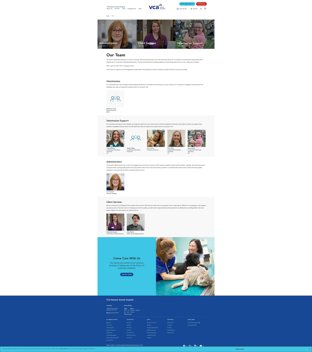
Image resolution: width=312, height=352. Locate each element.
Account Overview (151, 322)
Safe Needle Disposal (193, 323)
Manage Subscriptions (152, 327)
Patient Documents (151, 332)
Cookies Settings (239, 349)
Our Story (129, 322)
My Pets (149, 325)
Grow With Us (109, 340)
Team (123, 8)
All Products (170, 322)
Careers (127, 66)
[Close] (309, 349)
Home (107, 15)
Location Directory (110, 330)
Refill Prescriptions (151, 330)
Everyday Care (132, 8)
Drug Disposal (192, 325)
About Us (109, 8)
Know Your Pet (130, 332)
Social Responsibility (111, 335)
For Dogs (169, 325)
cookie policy (63, 348)
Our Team (129, 327)
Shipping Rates (171, 330)
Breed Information (131, 335)
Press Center (109, 332)
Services (117, 8)
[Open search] (201, 8)
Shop (140, 8)
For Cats (169, 327)
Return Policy (170, 332)
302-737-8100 (114, 313)
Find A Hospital (110, 327)
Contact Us (109, 325)
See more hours (128, 314)
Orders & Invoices (151, 335)
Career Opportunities (111, 338)
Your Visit (129, 330)
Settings (149, 337)
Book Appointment (187, 4)
